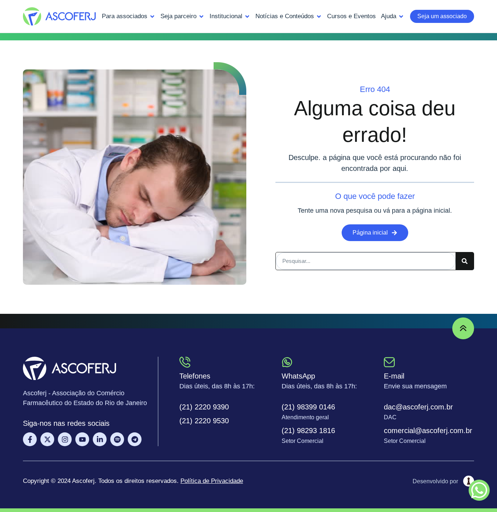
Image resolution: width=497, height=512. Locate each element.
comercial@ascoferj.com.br (428, 431)
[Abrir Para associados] (152, 16)
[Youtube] (82, 439)
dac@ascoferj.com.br (418, 407)
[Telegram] (135, 439)
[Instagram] (65, 439)
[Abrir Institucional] (247, 16)
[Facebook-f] (30, 439)
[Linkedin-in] (100, 439)
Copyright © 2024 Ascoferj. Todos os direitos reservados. (133, 480)
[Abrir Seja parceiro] (201, 16)
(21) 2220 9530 (204, 421)
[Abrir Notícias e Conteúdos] (319, 16)
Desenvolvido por (435, 481)
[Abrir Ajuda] (401, 16)
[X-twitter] (47, 439)
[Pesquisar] (465, 261)
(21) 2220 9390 (204, 407)
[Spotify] (117, 439)
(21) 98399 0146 (308, 407)
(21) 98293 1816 (308, 431)
